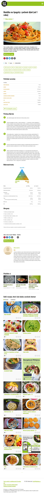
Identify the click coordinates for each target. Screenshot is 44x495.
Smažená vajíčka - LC (28, 394)
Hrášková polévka (27, 333)
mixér (13, 67)
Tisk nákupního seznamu (10, 109)
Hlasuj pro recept (8, 54)
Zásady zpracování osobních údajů (10, 484)
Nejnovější (6, 299)
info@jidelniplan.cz (37, 481)
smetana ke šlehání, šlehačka (8, 95)
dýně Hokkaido (6, 84)
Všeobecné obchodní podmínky (9, 486)
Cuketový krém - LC (8, 411)
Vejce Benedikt (7, 314)
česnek (4, 93)
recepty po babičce (8, 69)
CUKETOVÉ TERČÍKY (8, 430)
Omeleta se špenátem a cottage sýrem (11, 352)
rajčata (4, 86)
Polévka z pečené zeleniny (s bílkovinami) (29, 412)
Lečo (5, 467)
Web (14, 250)
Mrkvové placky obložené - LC (29, 430)
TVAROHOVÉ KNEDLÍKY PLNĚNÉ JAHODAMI (11, 334)
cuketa (4, 91)
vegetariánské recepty (8, 72)
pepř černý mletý (6, 102)
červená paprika (6, 89)
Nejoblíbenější (13, 299)
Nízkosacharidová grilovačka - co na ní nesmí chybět (33, 286)
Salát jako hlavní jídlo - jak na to (21, 285)
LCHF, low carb (7, 67)
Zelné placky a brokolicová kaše (30, 467)
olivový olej (5, 104)
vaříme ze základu (26, 69)
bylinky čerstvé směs (7, 97)
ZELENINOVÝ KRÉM (8, 371)
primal (35, 67)
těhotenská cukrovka (17, 69)
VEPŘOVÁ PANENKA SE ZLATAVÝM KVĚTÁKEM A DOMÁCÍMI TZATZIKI (30, 315)
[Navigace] (42, 3)
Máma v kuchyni (8, 19)
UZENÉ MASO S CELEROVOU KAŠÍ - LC (12, 394)
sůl (4, 100)
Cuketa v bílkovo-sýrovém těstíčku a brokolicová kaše (12, 448)
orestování (25, 67)
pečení (30, 67)
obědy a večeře (18, 67)
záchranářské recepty (19, 72)
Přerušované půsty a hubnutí (8, 285)
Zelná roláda (26, 352)
